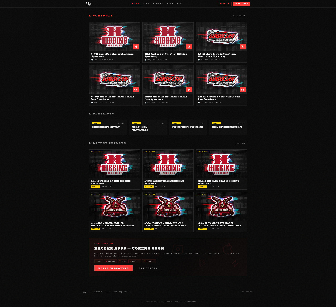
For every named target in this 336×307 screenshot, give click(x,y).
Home (135, 3)
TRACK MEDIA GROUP (163, 302)
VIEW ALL (241, 143)
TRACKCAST (191, 302)
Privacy (249, 292)
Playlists (174, 3)
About (108, 292)
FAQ (120, 292)
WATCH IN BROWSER (113, 268)
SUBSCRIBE (241, 3)
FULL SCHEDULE (238, 16)
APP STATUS (148, 268)
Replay (158, 3)
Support (128, 292)
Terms (241, 292)
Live (146, 3)
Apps (115, 292)
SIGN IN (225, 4)
